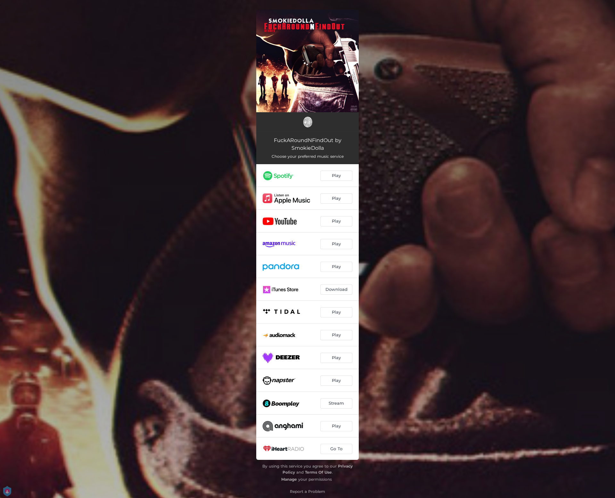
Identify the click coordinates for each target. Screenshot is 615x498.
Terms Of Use (318, 472)
